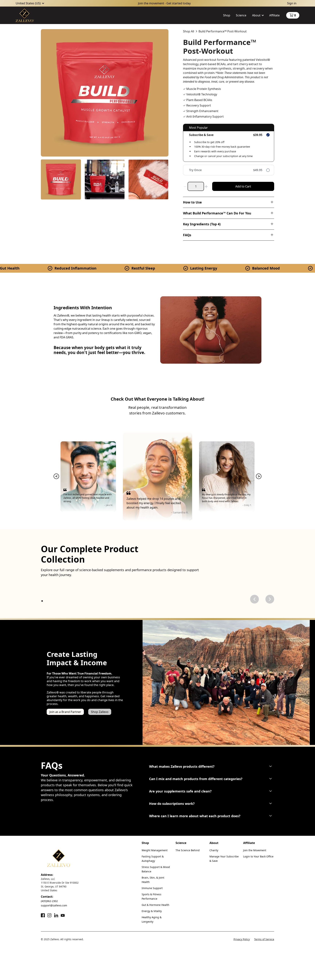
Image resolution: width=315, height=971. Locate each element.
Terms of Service (264, 939)
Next (258, 476)
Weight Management (155, 850)
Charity (213, 850)
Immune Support (152, 888)
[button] (30, 3)
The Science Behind (188, 850)
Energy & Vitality (152, 911)
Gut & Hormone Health (155, 905)
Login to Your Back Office (258, 856)
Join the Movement (254, 850)
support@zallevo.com (54, 905)
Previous (56, 476)
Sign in (291, 3)
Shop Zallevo (99, 712)
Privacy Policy (242, 939)
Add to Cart (243, 186)
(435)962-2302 (49, 901)
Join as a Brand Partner (65, 712)
